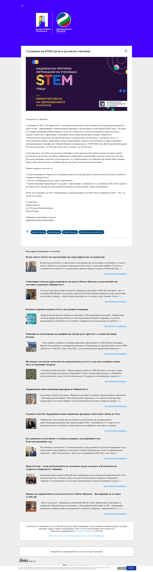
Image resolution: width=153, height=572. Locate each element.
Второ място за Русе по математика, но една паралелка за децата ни (65, 257)
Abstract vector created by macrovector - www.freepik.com (76, 536)
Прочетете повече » (115, 274)
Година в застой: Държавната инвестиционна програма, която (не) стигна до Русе (73, 414)
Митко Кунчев (38, 232)
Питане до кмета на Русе (91, 232)
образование (54, 232)
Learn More (122, 568)
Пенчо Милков (70, 232)
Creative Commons (84, 531)
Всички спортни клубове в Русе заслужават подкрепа (57, 309)
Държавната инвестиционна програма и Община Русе (57, 389)
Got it (131, 568)
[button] (125, 51)
